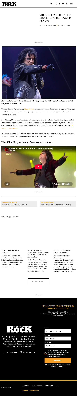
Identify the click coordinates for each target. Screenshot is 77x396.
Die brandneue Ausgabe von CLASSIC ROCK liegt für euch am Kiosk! (38, 253)
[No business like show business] (65, 235)
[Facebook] (59, 4)
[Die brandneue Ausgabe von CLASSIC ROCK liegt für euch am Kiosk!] (38, 235)
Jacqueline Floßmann (48, 25)
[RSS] (67, 4)
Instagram (29, 352)
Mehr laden (38, 282)
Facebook (11, 352)
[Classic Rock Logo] (9, 4)
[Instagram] (63, 4)
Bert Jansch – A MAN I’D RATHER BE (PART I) (56, 205)
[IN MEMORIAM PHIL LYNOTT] (12, 235)
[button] (56, 3)
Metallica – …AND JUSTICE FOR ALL (14, 205)
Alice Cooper (29, 109)
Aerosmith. (13, 128)
